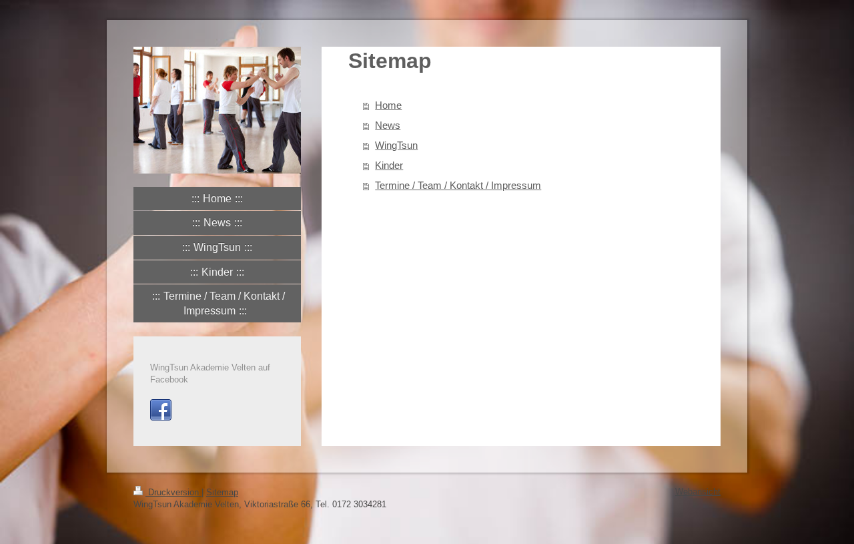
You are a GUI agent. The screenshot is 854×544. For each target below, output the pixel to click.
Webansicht (698, 492)
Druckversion (173, 492)
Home (388, 105)
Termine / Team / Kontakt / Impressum (458, 185)
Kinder (389, 165)
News (387, 125)
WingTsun (396, 145)
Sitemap (222, 492)
